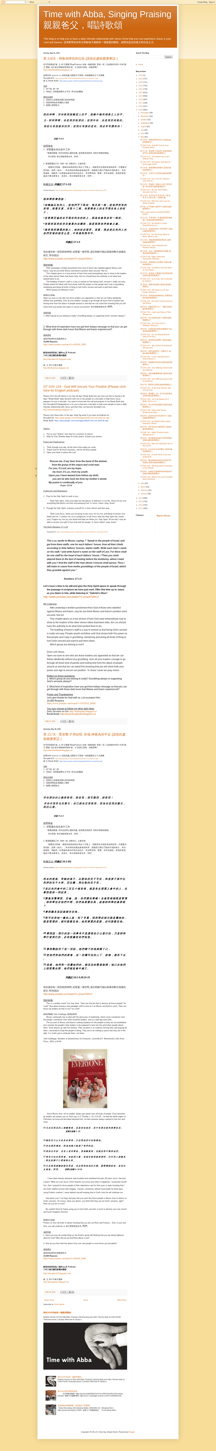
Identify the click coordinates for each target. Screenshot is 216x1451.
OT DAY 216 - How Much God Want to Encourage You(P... (155, 163)
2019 (141, 96)
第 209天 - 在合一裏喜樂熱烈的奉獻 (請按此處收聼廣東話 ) (155, 252)
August (144, 127)
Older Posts (121, 1300)
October (144, 120)
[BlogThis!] (64, 378)
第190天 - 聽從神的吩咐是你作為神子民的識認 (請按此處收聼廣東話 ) (155, 461)
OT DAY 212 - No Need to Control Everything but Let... (153, 224)
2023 (141, 82)
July (142, 130)
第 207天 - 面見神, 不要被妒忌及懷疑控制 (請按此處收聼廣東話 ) (156, 274)
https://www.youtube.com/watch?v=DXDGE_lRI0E (64, 344)
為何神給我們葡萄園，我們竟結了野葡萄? (74, 1405)
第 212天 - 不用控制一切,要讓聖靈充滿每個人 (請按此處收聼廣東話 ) (156, 219)
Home (85, 1300)
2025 (141, 75)
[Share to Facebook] (70, 378)
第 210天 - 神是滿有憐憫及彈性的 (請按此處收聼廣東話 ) (155, 241)
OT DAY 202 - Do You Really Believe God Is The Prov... (155, 336)
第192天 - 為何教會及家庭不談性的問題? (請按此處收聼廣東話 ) (156, 439)
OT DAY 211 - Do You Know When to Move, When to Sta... (154, 235)
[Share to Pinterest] (72, 378)
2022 (141, 86)
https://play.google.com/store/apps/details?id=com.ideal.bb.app (80, 81)
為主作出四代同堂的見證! (67, 1391)
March (143, 487)
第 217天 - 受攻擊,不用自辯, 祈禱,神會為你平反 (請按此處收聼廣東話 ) (156, 152)
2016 (141, 106)
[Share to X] (67, 378)
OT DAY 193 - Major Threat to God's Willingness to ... (154, 433)
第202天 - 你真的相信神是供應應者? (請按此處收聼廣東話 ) (156, 330)
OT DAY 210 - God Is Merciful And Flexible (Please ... (153, 246)
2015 (141, 110)
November (145, 116)
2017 (141, 103)
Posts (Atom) (59, 1304)
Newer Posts (49, 1300)
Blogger (132, 1432)
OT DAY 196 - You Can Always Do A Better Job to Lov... (154, 400)
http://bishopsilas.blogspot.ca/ (56, 368)
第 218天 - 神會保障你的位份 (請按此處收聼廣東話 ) (80, 58)
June (143, 133)
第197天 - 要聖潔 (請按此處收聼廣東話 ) (156, 385)
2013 (141, 501)
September (145, 123)
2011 (141, 508)
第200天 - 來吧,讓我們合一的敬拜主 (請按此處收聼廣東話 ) (155, 352)
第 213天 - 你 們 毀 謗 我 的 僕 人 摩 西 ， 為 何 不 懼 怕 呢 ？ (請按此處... (156, 196)
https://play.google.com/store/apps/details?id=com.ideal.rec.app (82, 418)
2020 (141, 93)
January (144, 494)
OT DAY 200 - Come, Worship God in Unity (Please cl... (155, 358)
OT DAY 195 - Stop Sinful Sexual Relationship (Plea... (153, 411)
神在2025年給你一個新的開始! (57, 1312)
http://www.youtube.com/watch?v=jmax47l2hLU (67, 258)
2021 (141, 89)
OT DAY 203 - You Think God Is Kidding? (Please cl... (152, 324)
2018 (141, 99)
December (145, 113)
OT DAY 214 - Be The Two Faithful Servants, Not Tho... (153, 191)
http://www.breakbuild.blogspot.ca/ (57, 70)
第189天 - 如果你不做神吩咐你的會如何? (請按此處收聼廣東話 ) (156, 472)
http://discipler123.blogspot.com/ (57, 359)
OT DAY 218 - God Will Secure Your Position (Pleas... (154, 146)
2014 (141, 498)
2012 (141, 505)
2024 (141, 79)
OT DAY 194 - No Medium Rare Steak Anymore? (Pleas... (155, 422)
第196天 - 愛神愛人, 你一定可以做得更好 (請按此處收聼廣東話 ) (156, 395)
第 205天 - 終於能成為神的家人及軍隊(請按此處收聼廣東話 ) (156, 297)
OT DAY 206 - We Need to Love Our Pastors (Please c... (154, 291)
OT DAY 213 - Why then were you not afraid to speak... (155, 202)
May (142, 137)
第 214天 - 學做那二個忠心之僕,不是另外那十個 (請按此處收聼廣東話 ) (156, 185)
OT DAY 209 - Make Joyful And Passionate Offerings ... (152, 258)
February (144, 490)
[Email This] (61, 378)
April (143, 483)
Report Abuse (163, 515)
